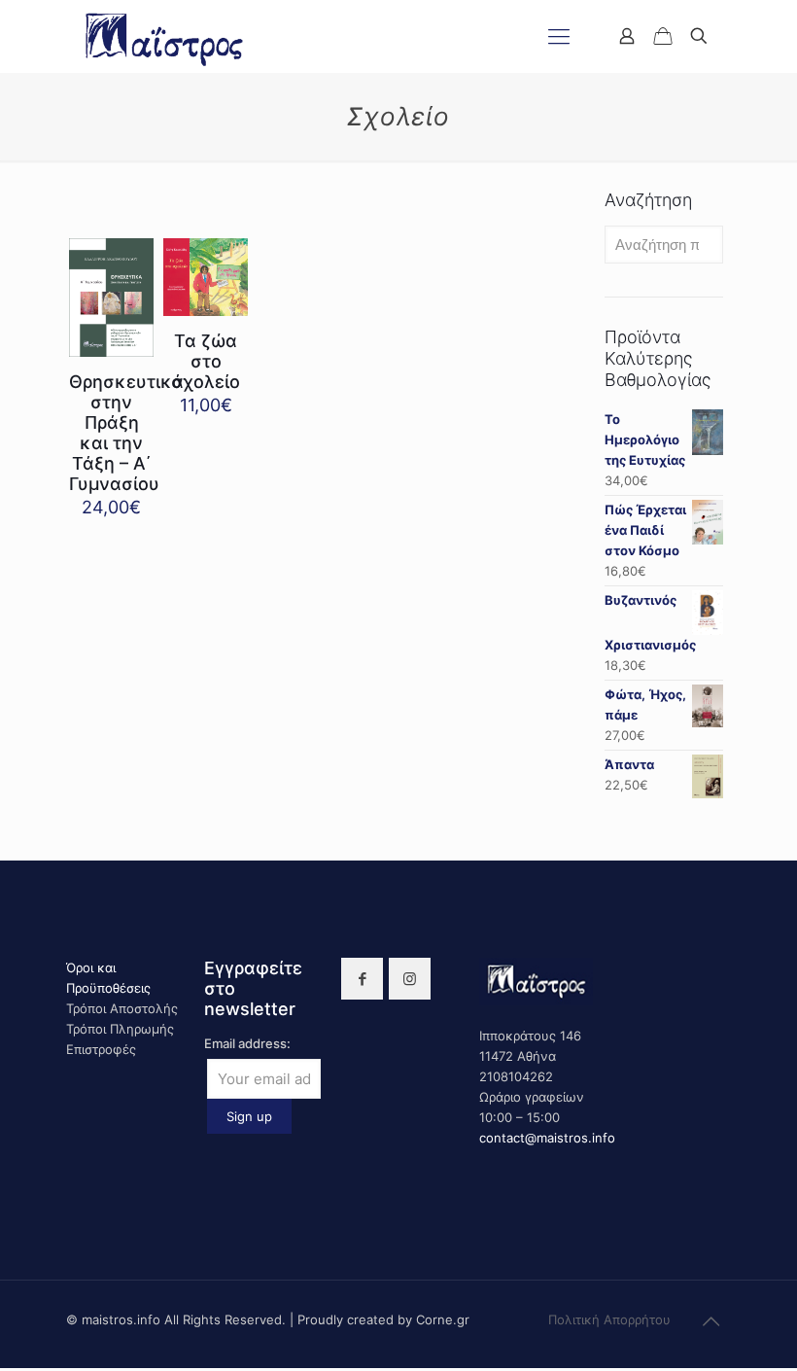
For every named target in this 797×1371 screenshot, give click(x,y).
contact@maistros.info (547, 1137)
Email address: (247, 1043)
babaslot (3, 1368)
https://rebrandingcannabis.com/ (10, 1368)
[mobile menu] (558, 36)
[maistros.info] (166, 36)
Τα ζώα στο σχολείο (205, 361)
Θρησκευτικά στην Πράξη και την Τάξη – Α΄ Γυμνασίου (126, 432)
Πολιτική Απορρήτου (609, 1319)
